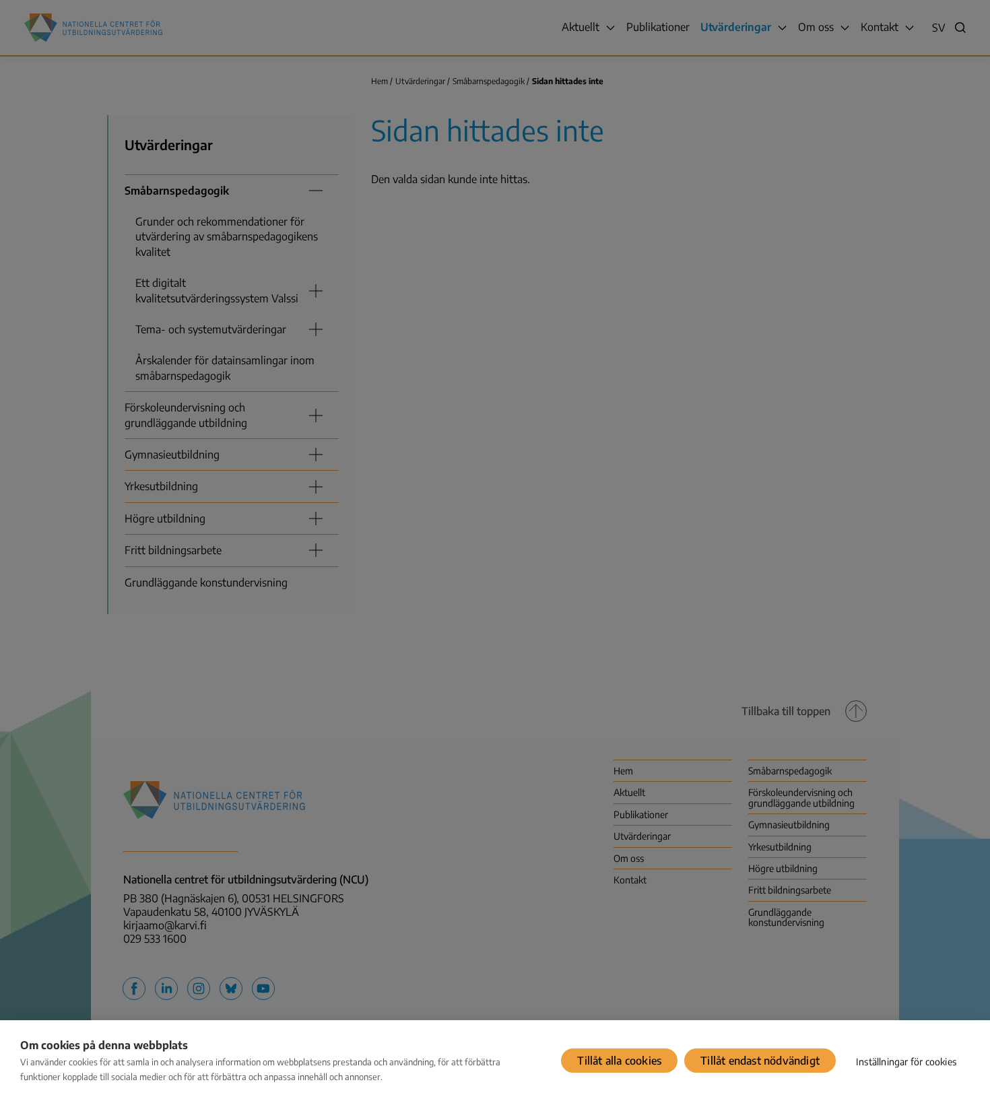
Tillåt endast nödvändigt (760, 1060)
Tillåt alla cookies (619, 1060)
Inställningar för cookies (906, 1061)
